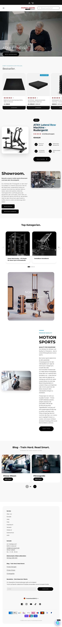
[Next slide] (58, 247)
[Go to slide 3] (32, 266)
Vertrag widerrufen (12, 558)
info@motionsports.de (13, 548)
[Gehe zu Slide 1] (30, 486)
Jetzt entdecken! (11, 54)
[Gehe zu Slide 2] (31, 486)
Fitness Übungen (11, 566)
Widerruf (9, 530)
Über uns (9, 514)
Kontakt (9, 516)
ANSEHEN (14, 107)
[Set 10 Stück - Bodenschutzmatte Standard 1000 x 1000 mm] (38, 84)
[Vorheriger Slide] (27, 486)
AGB (8, 535)
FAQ (8, 522)
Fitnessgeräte (10, 573)
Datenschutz (10, 532)
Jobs (8, 519)
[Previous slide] (3, 247)
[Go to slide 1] (29, 266)
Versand (9, 527)
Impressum (10, 524)
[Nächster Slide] (34, 486)
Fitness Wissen (11, 570)
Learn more (46, 428)
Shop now (31, 300)
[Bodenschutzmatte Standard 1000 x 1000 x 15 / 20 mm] (14, 84)
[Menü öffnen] (4, 8)
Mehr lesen (8, 479)
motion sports (27, 620)
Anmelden (45, 589)
